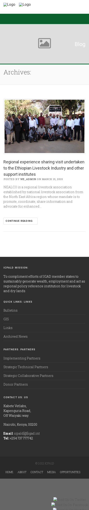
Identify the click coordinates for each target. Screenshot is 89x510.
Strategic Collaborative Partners (28, 375)
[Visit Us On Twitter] (69, 499)
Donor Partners (15, 384)
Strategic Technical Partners (25, 367)
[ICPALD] (9, 4)
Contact (37, 472)
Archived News (15, 336)
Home (9, 472)
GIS (6, 319)
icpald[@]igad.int (27, 433)
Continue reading (19, 220)
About (22, 472)
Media (51, 472)
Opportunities (70, 472)
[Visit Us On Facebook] (69, 505)
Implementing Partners (21, 358)
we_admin (28, 179)
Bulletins (10, 310)
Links (8, 328)
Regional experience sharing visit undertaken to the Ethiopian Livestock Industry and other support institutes (43, 168)
